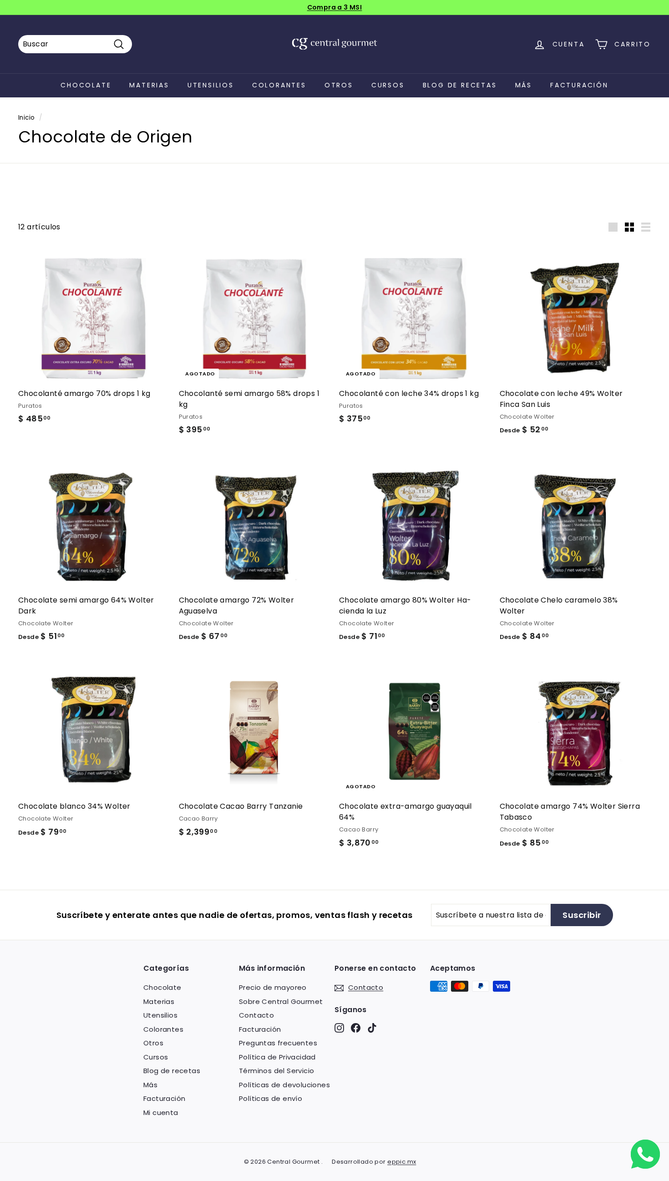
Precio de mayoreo (273, 987)
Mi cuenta (160, 1112)
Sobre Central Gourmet (281, 1001)
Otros (338, 85)
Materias (149, 85)
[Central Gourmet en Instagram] (339, 1027)
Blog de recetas (460, 85)
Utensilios (211, 85)
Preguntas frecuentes (278, 1043)
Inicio (26, 117)
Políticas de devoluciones (284, 1085)
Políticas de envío (270, 1098)
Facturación (579, 85)
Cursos (388, 85)
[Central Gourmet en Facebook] (355, 1027)
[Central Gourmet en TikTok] (372, 1027)
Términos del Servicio (276, 1070)
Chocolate (86, 85)
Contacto (256, 1015)
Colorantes (279, 85)
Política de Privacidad (277, 1057)
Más (523, 85)
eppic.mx (401, 1161)
